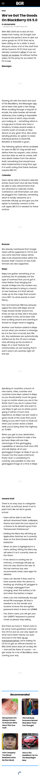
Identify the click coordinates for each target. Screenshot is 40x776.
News (4, 11)
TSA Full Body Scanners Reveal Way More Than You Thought (30, 722)
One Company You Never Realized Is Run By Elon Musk (9, 756)
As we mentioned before (15, 639)
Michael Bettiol (9, 24)
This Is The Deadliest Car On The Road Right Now (30, 756)
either (23, 52)
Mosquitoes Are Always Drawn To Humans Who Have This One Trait (9, 723)
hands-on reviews (10, 55)
